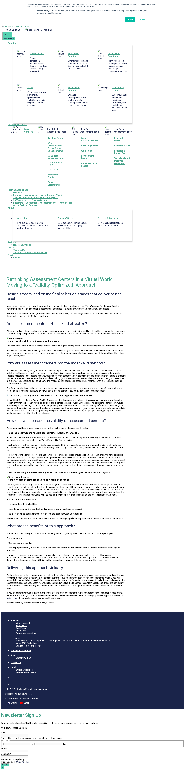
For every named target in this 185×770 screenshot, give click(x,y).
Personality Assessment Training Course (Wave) (37, 195)
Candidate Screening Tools (56, 157)
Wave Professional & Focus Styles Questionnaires (55, 147)
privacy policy (22, 762)
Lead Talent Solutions (114, 54)
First (33, 744)
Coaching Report (89, 145)
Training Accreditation (21, 650)
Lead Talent (21, 630)
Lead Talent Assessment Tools (123, 130)
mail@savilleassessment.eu (34, 689)
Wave (30, 87)
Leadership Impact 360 (120, 152)
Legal (13, 667)
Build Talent (21, 628)
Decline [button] (142, 19)
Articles (12, 242)
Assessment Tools (17, 124)
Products (15, 638)
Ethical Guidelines (24, 670)
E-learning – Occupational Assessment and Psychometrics (42, 202)
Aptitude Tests (55, 138)
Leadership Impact (119, 139)
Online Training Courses (25, 205)
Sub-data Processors (26, 672)
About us (15, 655)
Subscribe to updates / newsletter (30, 252)
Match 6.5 (54, 169)
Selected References (108, 218)
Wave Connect (37, 53)
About (11, 208)
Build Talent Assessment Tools (89, 130)
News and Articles (22, 245)
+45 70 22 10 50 (13, 30)
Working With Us (66, 218)
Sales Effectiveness (55, 183)
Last (65, 744)
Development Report (87, 157)
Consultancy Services (118, 88)
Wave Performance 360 (89, 139)
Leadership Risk (122, 145)
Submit (5, 765)
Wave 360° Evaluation (26, 643)
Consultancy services (26, 633)
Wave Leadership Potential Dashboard (122, 161)
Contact (12, 247)
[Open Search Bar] (56, 30)
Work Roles (86, 150)
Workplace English (53, 176)
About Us (22, 218)
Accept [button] (130, 19)
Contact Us (19, 250)
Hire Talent (21, 625)
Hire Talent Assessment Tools (56, 130)
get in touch (12, 598)
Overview (17, 192)
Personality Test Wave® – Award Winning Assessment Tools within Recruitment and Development (63, 640)
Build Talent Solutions (74, 88)
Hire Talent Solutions (73, 54)
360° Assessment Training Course (30, 200)
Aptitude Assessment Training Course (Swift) (36, 197)
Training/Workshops (18, 190)
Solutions (13, 43)
